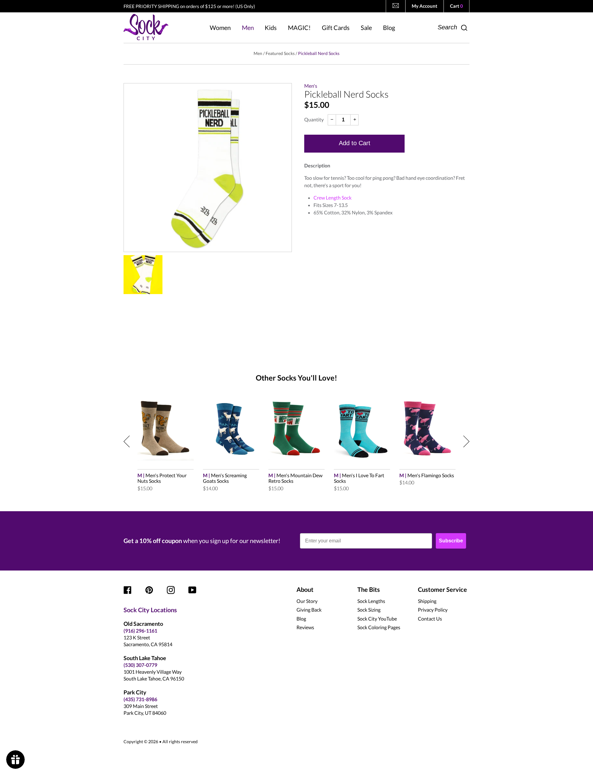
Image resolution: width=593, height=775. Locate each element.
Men (258, 53)
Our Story (307, 601)
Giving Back (309, 610)
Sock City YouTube (377, 618)
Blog (301, 618)
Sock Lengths (371, 601)
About (304, 589)
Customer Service (442, 589)
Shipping (427, 601)
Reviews (305, 627)
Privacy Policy (433, 610)
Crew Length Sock (332, 197)
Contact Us (430, 618)
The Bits (368, 589)
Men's (310, 86)
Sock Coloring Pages (378, 627)
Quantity (314, 119)
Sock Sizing (369, 610)
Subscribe (451, 540)
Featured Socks (280, 53)
